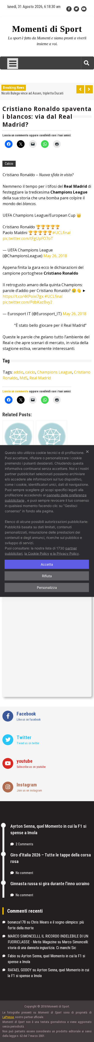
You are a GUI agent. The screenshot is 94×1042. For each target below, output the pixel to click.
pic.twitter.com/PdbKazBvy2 (27, 302)
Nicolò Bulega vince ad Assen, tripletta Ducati (32, 93)
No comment (24, 873)
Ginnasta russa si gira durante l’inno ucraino (49, 883)
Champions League (54, 372)
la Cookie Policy (36, 553)
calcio (30, 372)
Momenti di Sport (47, 29)
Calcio (9, 164)
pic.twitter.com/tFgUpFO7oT (28, 238)
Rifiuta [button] (47, 576)
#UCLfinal (61, 232)
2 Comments (24, 844)
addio (18, 372)
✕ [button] (87, 451)
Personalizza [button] (47, 587)
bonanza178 (17, 922)
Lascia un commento (15, 135)
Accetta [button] (47, 564)
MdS (23, 378)
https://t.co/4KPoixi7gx (23, 296)
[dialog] (47, 521)
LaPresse (8, 1017)
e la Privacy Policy (64, 553)
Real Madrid (40, 378)
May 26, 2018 (55, 255)
